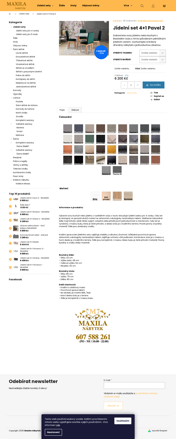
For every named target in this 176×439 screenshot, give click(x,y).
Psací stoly (18, 176)
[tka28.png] (67, 160)
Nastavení (53, 432)
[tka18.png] (155, 139)
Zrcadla (19, 116)
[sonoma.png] (128, 195)
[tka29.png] (78, 160)
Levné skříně (22, 53)
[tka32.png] (111, 160)
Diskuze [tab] (75, 110)
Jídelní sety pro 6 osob (27, 34)
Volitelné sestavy (24, 124)
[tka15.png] (122, 139)
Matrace (20, 135)
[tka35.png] (144, 160)
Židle (15, 38)
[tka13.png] (100, 139)
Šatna (16, 139)
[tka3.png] (89, 128)
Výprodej (17, 94)
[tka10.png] (67, 139)
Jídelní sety (19, 26)
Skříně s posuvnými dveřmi (29, 71)
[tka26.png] (144, 149)
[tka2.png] (78, 128)
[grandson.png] (117, 195)
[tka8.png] (144, 128)
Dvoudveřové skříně (25, 56)
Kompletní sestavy (25, 120)
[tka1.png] (67, 128)
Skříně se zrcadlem (25, 68)
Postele (19, 101)
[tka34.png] (133, 160)
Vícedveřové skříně (25, 64)
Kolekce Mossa (23, 183)
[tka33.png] (122, 160)
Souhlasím (122, 420)
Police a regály (20, 161)
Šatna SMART (23, 146)
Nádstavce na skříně (26, 83)
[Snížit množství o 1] (124, 85)
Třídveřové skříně (24, 60)
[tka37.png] (106, 170)
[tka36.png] (155, 160)
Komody (17, 90)
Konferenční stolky (22, 172)
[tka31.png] (100, 160)
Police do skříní (23, 75)
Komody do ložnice (25, 109)
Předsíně (17, 157)
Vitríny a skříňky (20, 165)
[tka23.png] (111, 149)
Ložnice (16, 97)
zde (58, 425)
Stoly (15, 41)
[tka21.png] (89, 149)
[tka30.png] (89, 160)
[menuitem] (45, 5)
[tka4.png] (100, 128)
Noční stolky (21, 112)
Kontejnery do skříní (25, 79)
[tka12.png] (89, 139)
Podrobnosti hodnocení (150, 21)
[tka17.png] (144, 139)
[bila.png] (95, 195)
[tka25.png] (133, 149)
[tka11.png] (78, 139)
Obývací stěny (20, 45)
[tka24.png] (122, 149)
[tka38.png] (117, 170)
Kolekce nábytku (21, 179)
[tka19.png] (67, 149)
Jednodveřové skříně (26, 86)
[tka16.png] (133, 139)
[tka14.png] (111, 139)
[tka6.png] (122, 128)
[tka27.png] (155, 149)
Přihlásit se (113, 405)
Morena (20, 127)
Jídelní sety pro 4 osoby (27, 30)
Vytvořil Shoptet (159, 430)
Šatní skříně (18, 49)
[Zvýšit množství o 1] (137, 85)
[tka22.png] (100, 149)
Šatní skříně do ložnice (27, 105)
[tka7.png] (133, 128)
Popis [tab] (62, 110)
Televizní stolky (20, 168)
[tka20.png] (78, 149)
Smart (20, 131)
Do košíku (155, 85)
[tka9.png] (155, 128)
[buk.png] (106, 195)
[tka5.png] (111, 128)
